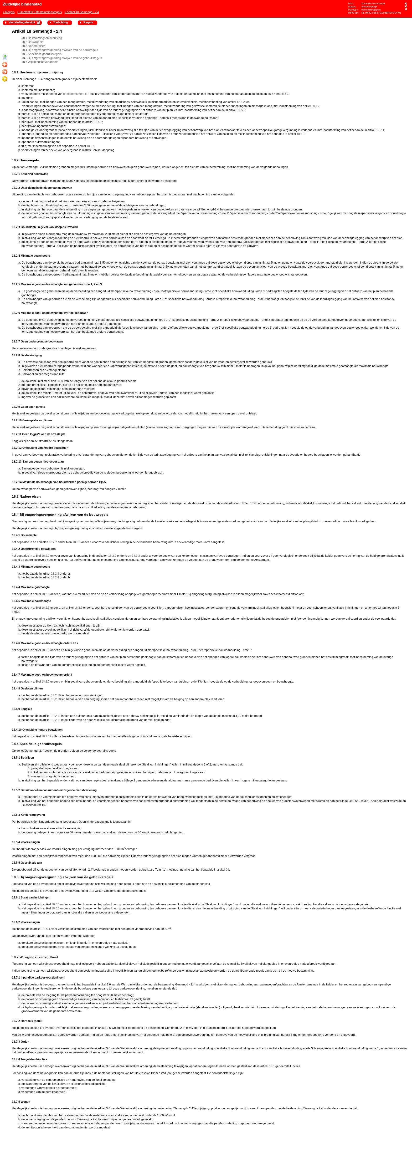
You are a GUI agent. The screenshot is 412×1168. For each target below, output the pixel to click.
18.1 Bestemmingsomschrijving (41, 38)
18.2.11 (56, 716)
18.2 (243, 503)
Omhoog (5, 79)
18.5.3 (241, 110)
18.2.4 (55, 573)
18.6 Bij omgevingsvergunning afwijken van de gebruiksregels (61, 58)
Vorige (5, 65)
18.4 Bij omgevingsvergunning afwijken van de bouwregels (59, 50)
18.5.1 (98, 122)
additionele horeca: (75, 94)
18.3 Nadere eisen (33, 46)
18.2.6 (45, 594)
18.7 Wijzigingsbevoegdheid (39, 62)
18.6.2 (284, 94)
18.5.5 (91, 146)
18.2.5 (45, 607)
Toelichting (60, 22)
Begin (5, 58)
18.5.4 (272, 94)
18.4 (253, 503)
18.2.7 (45, 555)
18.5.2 (241, 102)
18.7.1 (380, 130)
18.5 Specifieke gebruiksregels (41, 54)
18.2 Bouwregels (32, 42)
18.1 (272, 1066)
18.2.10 (56, 695)
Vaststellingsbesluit (22, 22)
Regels (10, 12)
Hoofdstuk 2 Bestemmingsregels (41, 12)
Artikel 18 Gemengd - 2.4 (83, 12)
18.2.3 (76, 542)
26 (227, 869)
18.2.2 (53, 542)
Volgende (5, 72)
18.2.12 (46, 736)
